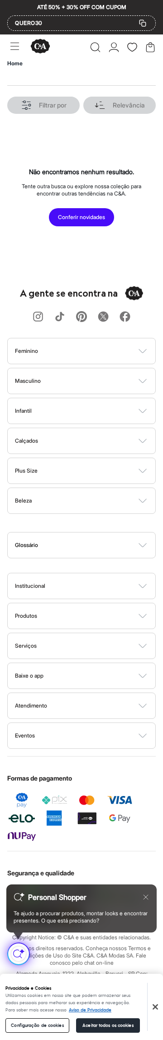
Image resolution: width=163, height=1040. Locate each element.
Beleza (23, 500)
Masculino (28, 380)
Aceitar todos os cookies (107, 1025)
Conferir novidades (81, 217)
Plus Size (26, 470)
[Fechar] (155, 1007)
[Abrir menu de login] (114, 47)
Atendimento (31, 705)
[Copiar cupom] (142, 23)
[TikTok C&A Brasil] (59, 317)
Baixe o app (29, 675)
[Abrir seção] (96, 351)
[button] (95, 47)
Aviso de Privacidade (90, 1010)
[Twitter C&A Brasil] (103, 317)
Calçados (26, 440)
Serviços (26, 645)
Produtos (26, 615)
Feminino (26, 350)
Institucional (30, 585)
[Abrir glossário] (93, 545)
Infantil (23, 410)
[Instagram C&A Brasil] (38, 317)
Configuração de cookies (37, 1025)
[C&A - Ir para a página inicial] (40, 47)
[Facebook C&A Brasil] (125, 317)
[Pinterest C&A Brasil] (81, 317)
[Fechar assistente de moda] (145, 897)
